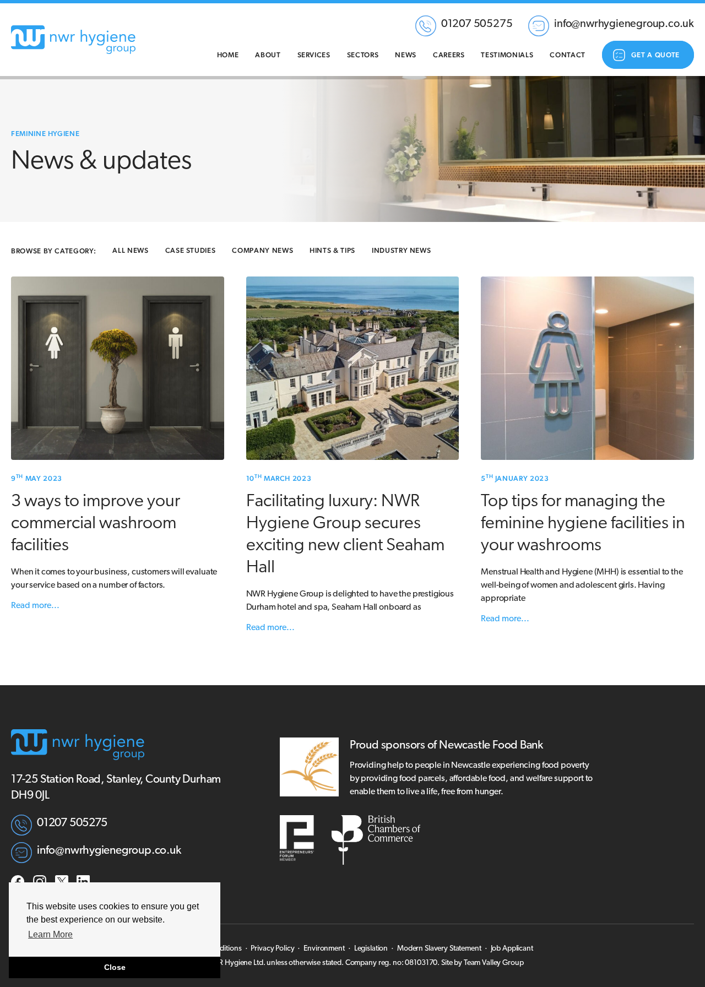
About (267, 55)
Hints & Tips (332, 250)
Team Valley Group (494, 963)
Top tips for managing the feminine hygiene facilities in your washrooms (583, 524)
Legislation (371, 949)
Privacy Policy (272, 949)
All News (130, 250)
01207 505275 (477, 24)
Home (228, 55)
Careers (449, 55)
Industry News (401, 250)
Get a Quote (655, 55)
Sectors (363, 55)
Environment (323, 949)
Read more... (35, 605)
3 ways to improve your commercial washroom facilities (95, 524)
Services (313, 55)
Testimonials (507, 55)
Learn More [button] (50, 934)
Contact (567, 55)
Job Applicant (512, 949)
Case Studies (190, 250)
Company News (262, 250)
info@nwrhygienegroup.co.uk (624, 24)
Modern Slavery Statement (439, 949)
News (405, 55)
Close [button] (115, 967)
